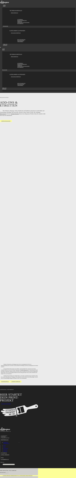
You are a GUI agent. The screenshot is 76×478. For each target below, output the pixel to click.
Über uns (5, 449)
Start (3, 48)
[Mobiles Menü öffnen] (0, 47)
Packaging (5, 26)
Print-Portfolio (14, 12)
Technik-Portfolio (15, 113)
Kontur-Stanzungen (24, 370)
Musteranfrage (5, 381)
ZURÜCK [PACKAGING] (6, 121)
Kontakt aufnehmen (6, 403)
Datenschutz (6, 443)
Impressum (5, 442)
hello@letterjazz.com (4, 439)
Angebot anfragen (15, 381)
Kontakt (5, 45)
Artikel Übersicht (5, 454)
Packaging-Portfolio (16, 76)
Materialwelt (3, 113)
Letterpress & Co (5, 459)
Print (4, 6)
